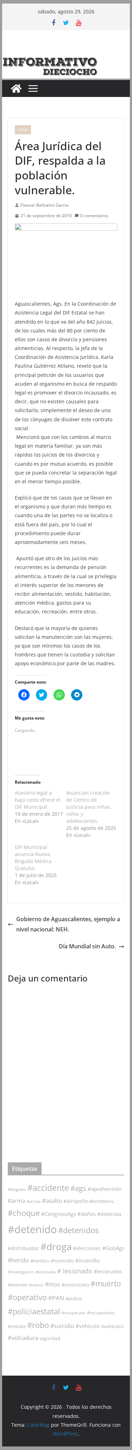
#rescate (17, 1326)
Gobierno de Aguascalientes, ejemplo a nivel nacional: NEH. (68, 924)
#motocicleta (75, 1284)
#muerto (105, 1283)
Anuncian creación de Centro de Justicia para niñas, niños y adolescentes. (88, 806)
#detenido (32, 1229)
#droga (55, 1246)
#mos (52, 1284)
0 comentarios (94, 216)
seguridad (49, 1338)
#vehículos (112, 1326)
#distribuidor (23, 1248)
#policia (73, 1299)
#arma (16, 1201)
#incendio (87, 1260)
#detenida (109, 1214)
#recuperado (74, 1312)
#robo (38, 1325)
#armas (33, 1201)
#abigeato (17, 1189)
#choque (24, 1213)
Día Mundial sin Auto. (87, 946)
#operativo (27, 1297)
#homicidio (62, 1261)
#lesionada (46, 1271)
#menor (36, 1284)
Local (23, 129)
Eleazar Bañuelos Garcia (44, 205)
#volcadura (23, 1338)
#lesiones (17, 1284)
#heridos (39, 1261)
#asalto (52, 1201)
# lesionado (74, 1271)
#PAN (56, 1298)
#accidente (48, 1187)
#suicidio (62, 1326)
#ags (78, 1188)
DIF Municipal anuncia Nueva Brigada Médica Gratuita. (33, 857)
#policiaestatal (34, 1311)
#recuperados (101, 1313)
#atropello (75, 1201)
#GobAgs (113, 1248)
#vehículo (88, 1325)
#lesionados (108, 1271)
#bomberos (101, 1201)
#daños (86, 1214)
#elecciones (87, 1248)
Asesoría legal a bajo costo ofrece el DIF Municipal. (38, 799)
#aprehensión (104, 1188)
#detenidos (78, 1230)
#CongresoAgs (58, 1213)
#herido (18, 1260)
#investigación (21, 1271)
